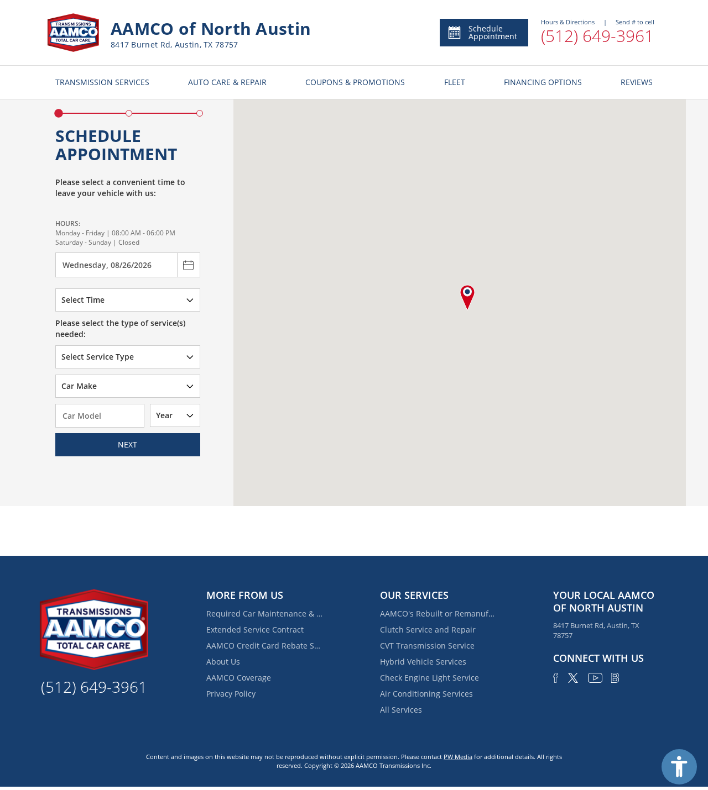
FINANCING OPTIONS (543, 82)
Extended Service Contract (255, 629)
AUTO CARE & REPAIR (227, 82)
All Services (401, 709)
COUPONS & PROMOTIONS (355, 82)
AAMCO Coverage (238, 677)
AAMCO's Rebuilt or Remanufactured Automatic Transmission (438, 613)
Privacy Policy (231, 693)
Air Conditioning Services (426, 693)
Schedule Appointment (492, 32)
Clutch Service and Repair (428, 629)
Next (127, 444)
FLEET (454, 82)
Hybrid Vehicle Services (423, 661)
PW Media (458, 756)
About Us (223, 661)
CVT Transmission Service (427, 645)
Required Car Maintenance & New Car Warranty (264, 613)
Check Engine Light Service (429, 677)
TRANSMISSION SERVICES (102, 82)
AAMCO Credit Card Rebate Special (264, 645)
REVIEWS (637, 82)
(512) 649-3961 (597, 35)
